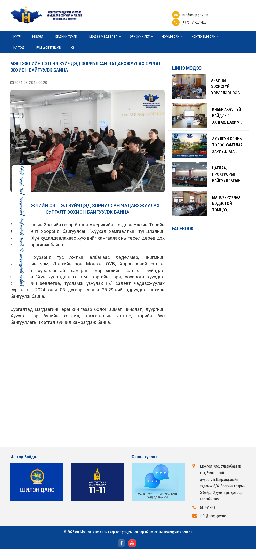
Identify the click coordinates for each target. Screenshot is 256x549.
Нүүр (17, 36)
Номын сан (171, 36)
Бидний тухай (66, 36)
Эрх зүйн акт (140, 36)
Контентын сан (204, 36)
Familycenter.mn (48, 47)
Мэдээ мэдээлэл (104, 36)
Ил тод (19, 47)
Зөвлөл (37, 36)
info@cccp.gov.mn (195, 15)
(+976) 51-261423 (194, 22)
